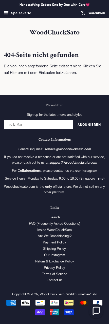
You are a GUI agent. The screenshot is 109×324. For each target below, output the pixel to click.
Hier (13, 72)
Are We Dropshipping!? (54, 236)
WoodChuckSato (54, 32)
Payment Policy (54, 242)
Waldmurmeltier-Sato (81, 294)
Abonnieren (89, 124)
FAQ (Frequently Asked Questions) (54, 223)
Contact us (55, 280)
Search (54, 217)
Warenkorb (96, 13)
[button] (96, 311)
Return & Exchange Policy (54, 261)
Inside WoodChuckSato (54, 230)
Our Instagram (54, 255)
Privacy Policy (54, 268)
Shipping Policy (54, 249)
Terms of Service (54, 274)
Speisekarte (20, 13)
